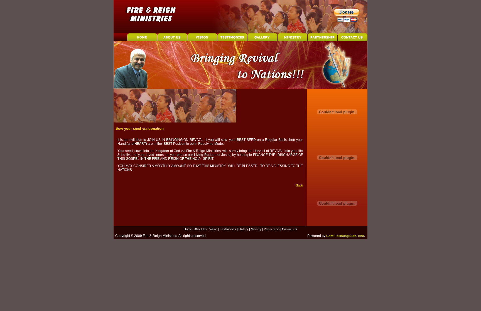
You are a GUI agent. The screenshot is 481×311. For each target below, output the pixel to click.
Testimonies (228, 229)
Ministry (256, 229)
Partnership (271, 229)
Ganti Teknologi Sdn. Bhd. (345, 235)
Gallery (243, 229)
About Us (200, 229)
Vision (213, 229)
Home (188, 229)
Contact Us (289, 229)
